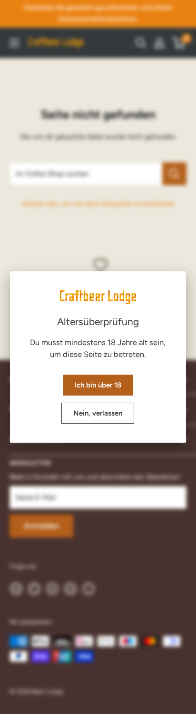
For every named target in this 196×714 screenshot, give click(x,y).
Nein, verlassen (97, 413)
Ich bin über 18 (98, 385)
